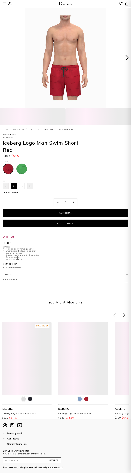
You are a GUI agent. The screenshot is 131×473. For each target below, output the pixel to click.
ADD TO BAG (65, 213)
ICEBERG (32, 129)
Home (6, 129)
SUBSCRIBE (53, 460)
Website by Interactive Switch (50, 467)
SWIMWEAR (18, 129)
